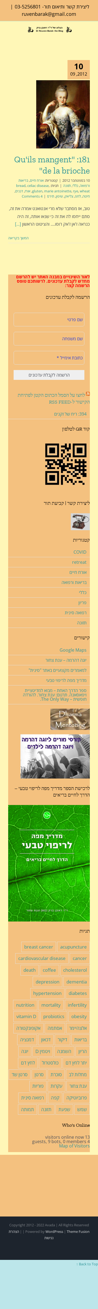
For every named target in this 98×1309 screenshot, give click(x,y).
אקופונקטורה (28, 1028)
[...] (18, 224)
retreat (79, 562)
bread (21, 185)
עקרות (56, 1086)
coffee (49, 970)
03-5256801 (28, 6)
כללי (75, 185)
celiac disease (38, 185)
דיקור (62, 1039)
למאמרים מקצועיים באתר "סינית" (58, 670)
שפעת (64, 1109)
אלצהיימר (78, 1028)
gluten (37, 191)
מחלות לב (78, 1074)
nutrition (25, 1005)
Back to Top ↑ (87, 1264)
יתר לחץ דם (76, 1063)
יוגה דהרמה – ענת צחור (66, 660)
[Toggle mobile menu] (10, 38)
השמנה (64, 1051)
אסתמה (55, 1028)
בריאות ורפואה (74, 582)
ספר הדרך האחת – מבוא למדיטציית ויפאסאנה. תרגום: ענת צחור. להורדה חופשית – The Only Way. (55, 694)
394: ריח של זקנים (70, 414)
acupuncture (73, 947)
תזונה (67, 185)
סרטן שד (19, 1074)
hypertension (47, 993)
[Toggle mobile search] (19, 38)
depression (47, 982)
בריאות (80, 1039)
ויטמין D (42, 1051)
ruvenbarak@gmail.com (49, 14)
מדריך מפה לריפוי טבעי (66, 680)
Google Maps (73, 650)
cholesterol (75, 970)
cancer (80, 958)
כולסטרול (50, 1063)
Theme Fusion (78, 1231)
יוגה (24, 1051)
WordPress (54, 1231)
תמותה (27, 1109)
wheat (85, 191)
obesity (79, 1016)
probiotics (53, 1016)
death (29, 970)
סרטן (39, 1074)
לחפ (78, 196)
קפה (55, 1098)
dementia (76, 982)
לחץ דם (28, 1063)
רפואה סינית (76, 612)
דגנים (19, 191)
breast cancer (38, 947)
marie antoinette (57, 191)
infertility (77, 1005)
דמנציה (27, 1039)
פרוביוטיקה (76, 1098)
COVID (80, 552)
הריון (82, 1051)
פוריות (38, 1086)
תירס (50, 196)
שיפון (59, 196)
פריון (82, 602)
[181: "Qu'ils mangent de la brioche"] (63, 114)
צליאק (69, 196)
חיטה (86, 196)
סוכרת (56, 1074)
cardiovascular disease (42, 958)
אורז (27, 191)
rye (75, 191)
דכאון (46, 1039)
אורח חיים (37, 180)
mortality (51, 1005)
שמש (82, 1109)
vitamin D (26, 1016)
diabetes (78, 993)
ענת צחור (78, 1086)
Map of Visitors (74, 1146)
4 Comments (32, 196)
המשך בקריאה (18, 237)
